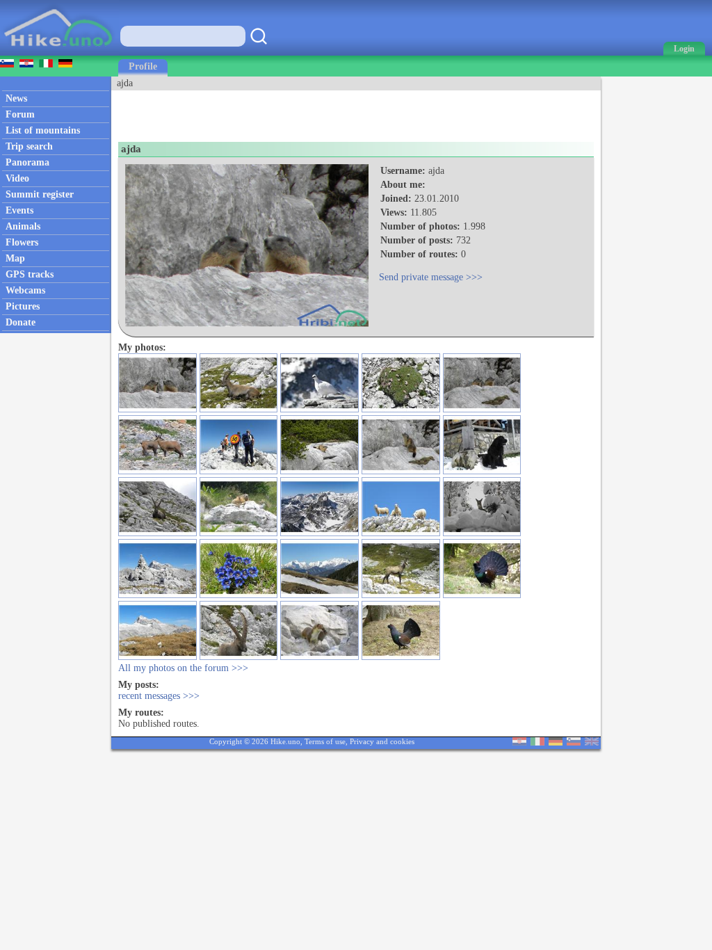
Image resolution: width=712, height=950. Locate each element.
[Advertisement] (274, 111)
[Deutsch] (556, 742)
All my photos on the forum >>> (183, 668)
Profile (143, 66)
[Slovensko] (574, 742)
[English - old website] (592, 742)
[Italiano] (537, 742)
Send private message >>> (431, 277)
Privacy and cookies (382, 741)
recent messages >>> (159, 696)
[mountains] (59, 52)
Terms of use (325, 741)
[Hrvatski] (519, 742)
